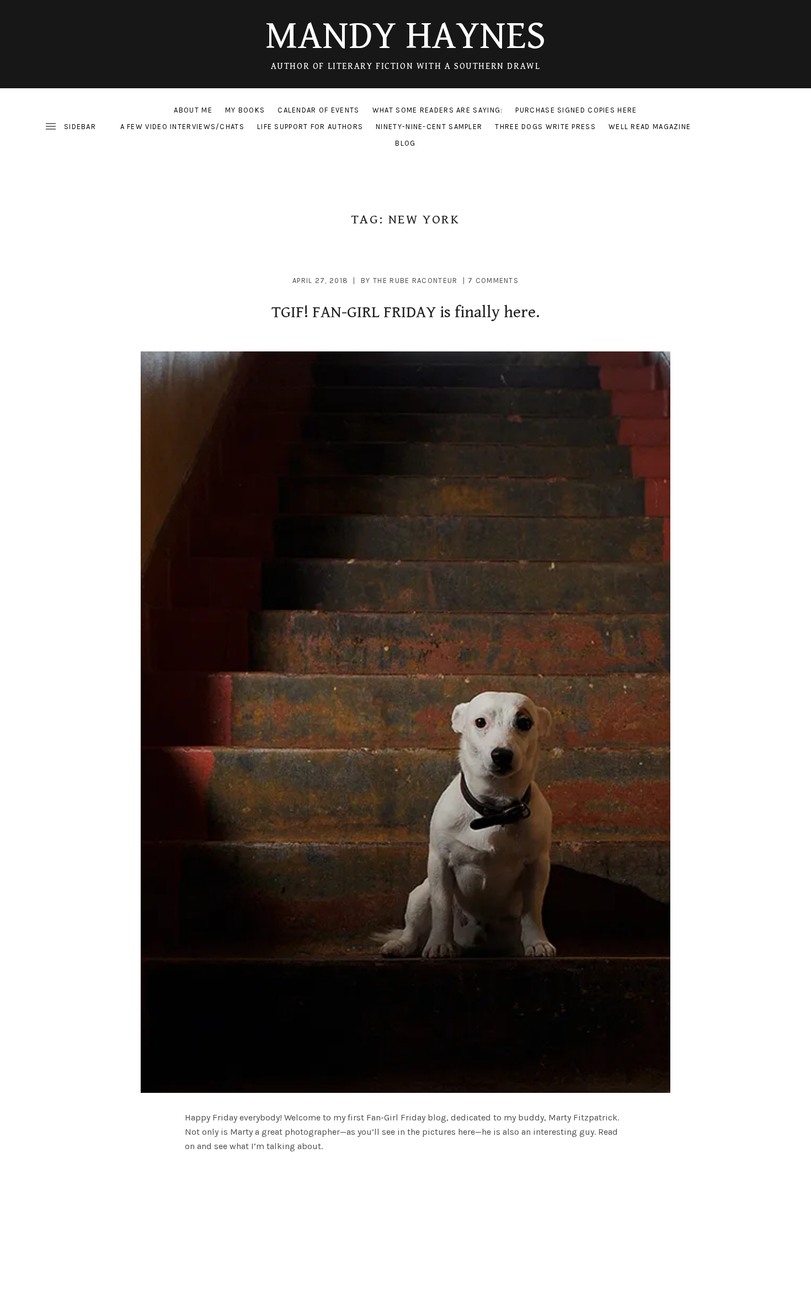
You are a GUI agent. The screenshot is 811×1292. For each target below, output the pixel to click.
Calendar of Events (318, 110)
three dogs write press (545, 126)
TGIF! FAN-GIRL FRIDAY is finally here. (405, 312)
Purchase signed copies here (576, 110)
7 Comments (493, 280)
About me (193, 110)
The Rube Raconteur (415, 280)
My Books (245, 110)
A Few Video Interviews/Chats (182, 126)
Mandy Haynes (405, 36)
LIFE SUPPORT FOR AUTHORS (310, 126)
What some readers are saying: (437, 110)
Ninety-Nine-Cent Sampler (429, 126)
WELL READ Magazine (650, 126)
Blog (405, 143)
